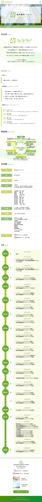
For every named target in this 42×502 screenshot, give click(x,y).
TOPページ (20, 491)
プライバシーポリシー (21, 498)
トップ (2, 26)
